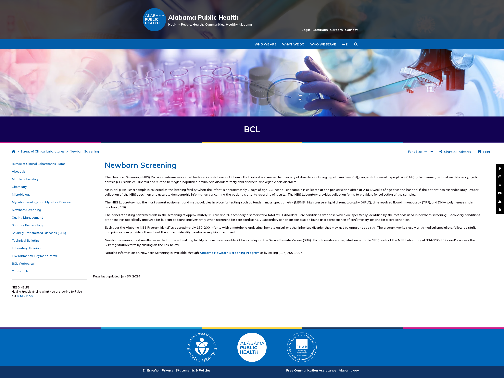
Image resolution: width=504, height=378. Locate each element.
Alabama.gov (349, 370)
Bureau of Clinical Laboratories (42, 151)
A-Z (344, 44)
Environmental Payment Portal (34, 256)
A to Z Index (25, 296)
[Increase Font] (425, 151)
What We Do (293, 44)
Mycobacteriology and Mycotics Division (41, 202)
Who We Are (265, 44)
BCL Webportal (23, 263)
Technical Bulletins (26, 240)
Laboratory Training (26, 248)
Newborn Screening (84, 151)
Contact (351, 30)
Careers (336, 30)
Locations (320, 30)
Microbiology (21, 194)
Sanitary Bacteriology (27, 225)
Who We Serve (323, 44)
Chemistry (19, 187)
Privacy (167, 370)
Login (306, 30)
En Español (151, 370)
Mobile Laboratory (25, 179)
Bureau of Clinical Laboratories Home (39, 164)
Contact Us (20, 271)
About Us (19, 171)
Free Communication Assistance (311, 370)
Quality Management (27, 217)
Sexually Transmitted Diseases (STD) (39, 233)
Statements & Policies (193, 370)
